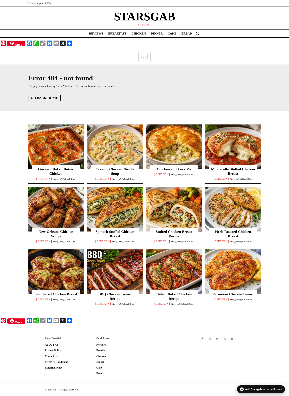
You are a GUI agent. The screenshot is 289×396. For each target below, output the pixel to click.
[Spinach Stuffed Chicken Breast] (115, 209)
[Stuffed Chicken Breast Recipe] (174, 209)
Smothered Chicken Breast (56, 294)
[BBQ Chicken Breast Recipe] (115, 271)
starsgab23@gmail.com (64, 179)
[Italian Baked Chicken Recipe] (174, 271)
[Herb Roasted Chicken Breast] (233, 209)
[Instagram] (210, 339)
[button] (198, 33)
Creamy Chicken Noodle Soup (114, 171)
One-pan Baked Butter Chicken (56, 171)
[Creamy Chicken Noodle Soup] (115, 146)
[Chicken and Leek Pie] (174, 146)
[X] (225, 339)
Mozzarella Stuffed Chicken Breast (233, 171)
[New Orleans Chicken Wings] (56, 209)
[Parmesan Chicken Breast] (233, 271)
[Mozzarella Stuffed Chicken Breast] (233, 146)
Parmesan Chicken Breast (233, 294)
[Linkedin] (217, 339)
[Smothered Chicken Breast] (56, 271)
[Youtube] (232, 339)
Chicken (44, 179)
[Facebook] (202, 339)
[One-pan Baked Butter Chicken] (56, 146)
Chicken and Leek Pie (174, 169)
